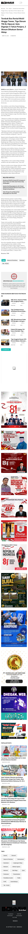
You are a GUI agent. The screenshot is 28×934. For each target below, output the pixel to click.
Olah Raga (5, 754)
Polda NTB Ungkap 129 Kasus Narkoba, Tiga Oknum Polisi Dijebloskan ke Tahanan (18, 330)
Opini (4, 773)
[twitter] (5, 268)
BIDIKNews (19, 926)
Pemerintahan (16, 874)
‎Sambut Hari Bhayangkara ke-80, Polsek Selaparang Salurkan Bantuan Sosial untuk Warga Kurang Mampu (14, 187)
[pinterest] (11, 268)
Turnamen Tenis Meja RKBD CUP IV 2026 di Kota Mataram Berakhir (13, 759)
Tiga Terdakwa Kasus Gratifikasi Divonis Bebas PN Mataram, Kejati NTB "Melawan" (18, 310)
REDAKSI (15, 921)
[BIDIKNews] (7, 3)
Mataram (6, 866)
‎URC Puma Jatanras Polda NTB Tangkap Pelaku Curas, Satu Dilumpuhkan (19, 300)
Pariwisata (6, 874)
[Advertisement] (14, 55)
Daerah (5, 855)
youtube (14, 917)
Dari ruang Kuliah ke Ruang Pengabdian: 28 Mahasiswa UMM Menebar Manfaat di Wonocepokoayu (13, 821)
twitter (19, 914)
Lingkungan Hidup (17, 863)
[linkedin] (14, 268)
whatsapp (10, 915)
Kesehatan (6, 863)
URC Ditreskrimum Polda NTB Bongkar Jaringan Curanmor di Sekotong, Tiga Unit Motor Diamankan (18, 320)
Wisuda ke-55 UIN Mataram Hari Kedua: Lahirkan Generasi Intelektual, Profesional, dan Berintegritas (14, 842)
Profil (5, 881)
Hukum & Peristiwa (12, 260)
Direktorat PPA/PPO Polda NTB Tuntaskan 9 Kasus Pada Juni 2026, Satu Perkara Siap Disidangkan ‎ (14, 182)
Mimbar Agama (16, 866)
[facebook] (2, 268)
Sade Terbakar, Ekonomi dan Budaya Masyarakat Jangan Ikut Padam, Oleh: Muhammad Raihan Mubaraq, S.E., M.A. (13, 779)
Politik (18, 878)
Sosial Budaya (14, 881)
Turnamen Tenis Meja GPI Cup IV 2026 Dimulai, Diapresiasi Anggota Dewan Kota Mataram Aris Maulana (13, 800)
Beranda (3, 8)
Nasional (22, 260)
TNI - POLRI (8, 8)
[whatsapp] (8, 268)
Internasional (20, 859)
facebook (10, 914)
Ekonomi (14, 855)
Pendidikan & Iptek (8, 815)
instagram (19, 915)
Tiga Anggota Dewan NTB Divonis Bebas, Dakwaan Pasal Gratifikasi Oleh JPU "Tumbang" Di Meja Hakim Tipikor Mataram (19, 340)
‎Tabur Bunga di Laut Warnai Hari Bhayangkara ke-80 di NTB (11, 192)
